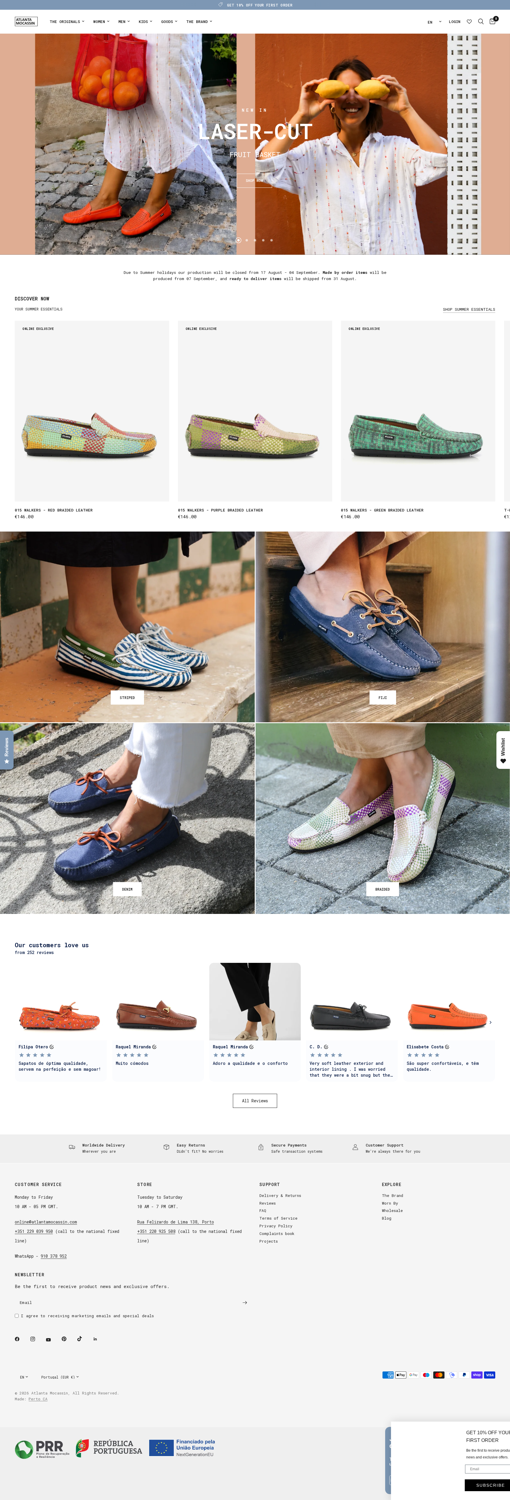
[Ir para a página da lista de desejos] (469, 21)
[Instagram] (36, 1339)
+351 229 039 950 (34, 1231)
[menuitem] (67, 22)
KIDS (143, 21)
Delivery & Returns (280, 1195)
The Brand (392, 1195)
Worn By (390, 1203)
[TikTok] (83, 1338)
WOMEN (99, 21)
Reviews (267, 1203)
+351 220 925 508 (156, 1231)
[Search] (481, 21)
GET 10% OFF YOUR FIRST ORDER (259, 5)
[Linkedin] (99, 1339)
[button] (254, 181)
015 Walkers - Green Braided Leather (382, 510)
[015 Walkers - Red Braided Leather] (92, 411)
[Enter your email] (245, 1303)
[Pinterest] (68, 1339)
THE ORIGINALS (65, 21)
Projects (268, 1241)
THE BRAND (197, 21)
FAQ (262, 1210)
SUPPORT (269, 1184)
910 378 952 (54, 1256)
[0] (491, 21)
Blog (386, 1218)
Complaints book (277, 1233)
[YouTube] (52, 1339)
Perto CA (38, 1399)
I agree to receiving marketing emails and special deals (87, 1315)
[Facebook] (21, 1339)
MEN (121, 21)
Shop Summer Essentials (469, 309)
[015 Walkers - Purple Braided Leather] (255, 411)
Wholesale (392, 1210)
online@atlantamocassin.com (46, 1222)
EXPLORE (392, 1184)
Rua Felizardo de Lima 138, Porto (175, 1222)
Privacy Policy (275, 1225)
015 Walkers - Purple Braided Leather (220, 510)
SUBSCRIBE (477, 1474)
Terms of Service (278, 1218)
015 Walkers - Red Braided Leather (54, 510)
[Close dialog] (502, 1407)
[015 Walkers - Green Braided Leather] (418, 411)
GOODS (167, 21)
